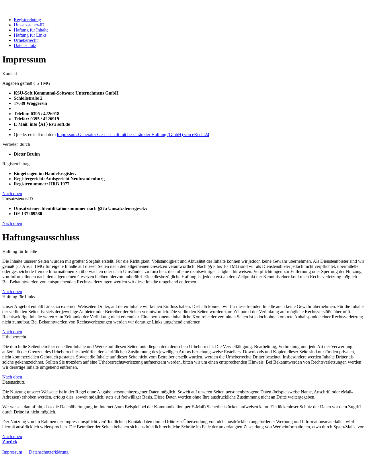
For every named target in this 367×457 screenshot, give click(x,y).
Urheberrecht (26, 40)
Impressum (12, 452)
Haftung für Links (30, 35)
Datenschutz (25, 45)
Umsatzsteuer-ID (29, 24)
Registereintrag (27, 19)
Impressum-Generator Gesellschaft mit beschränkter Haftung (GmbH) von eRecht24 (133, 134)
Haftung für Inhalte (31, 30)
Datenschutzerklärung (49, 452)
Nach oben (12, 193)
